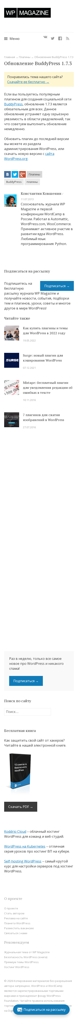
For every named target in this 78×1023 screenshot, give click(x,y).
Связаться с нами (15, 933)
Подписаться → (57, 286)
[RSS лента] (67, 37)
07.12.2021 (29, 368)
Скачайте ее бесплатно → (28, 82)
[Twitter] (52, 37)
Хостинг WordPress (16, 967)
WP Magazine (27, 12)
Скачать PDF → (20, 806)
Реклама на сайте (16, 918)
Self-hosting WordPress (22, 861)
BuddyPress (13, 104)
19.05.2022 (29, 340)
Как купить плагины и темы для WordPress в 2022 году (45, 330)
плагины (32, 182)
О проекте (11, 908)
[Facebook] (60, 37)
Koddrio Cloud (15, 831)
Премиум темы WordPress (21, 962)
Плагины (24, 57)
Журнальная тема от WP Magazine (27, 952)
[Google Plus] (22, 174)
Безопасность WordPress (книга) (25, 957)
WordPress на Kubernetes (24, 846)
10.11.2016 (29, 400)
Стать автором (14, 913)
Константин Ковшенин (41, 193)
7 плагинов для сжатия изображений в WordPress (43, 417)
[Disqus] (39, 491)
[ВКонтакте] (7, 174)
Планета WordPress (17, 923)
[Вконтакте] (45, 37)
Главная (9, 57)
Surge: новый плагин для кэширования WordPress (43, 358)
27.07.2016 (29, 427)
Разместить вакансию (19, 928)
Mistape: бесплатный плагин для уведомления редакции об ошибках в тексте (47, 387)
